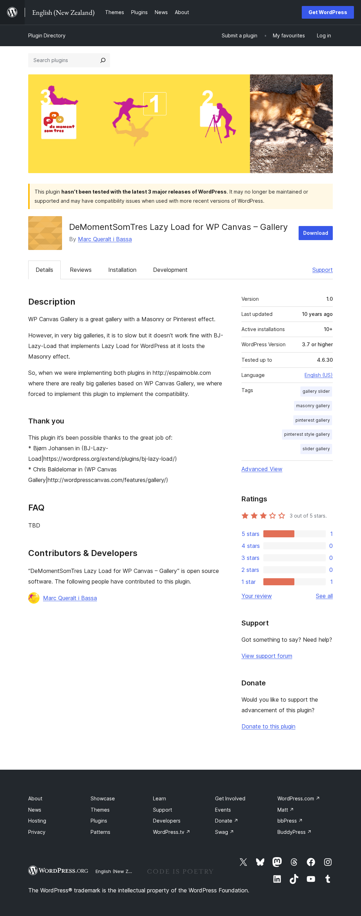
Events (223, 810)
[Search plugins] (103, 60)
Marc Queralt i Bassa (105, 239)
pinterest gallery (312, 420)
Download (315, 233)
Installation (122, 269)
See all (324, 595)
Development (170, 269)
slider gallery (316, 448)
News (34, 810)
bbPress (290, 821)
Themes (100, 810)
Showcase (103, 798)
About (35, 798)
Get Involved (230, 798)
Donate (226, 821)
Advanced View (261, 468)
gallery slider (316, 391)
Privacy (36, 832)
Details (44, 269)
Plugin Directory (47, 35)
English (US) (319, 375)
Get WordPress (327, 12)
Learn (159, 798)
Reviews (81, 269)
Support (322, 269)
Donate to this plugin (268, 726)
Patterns (100, 832)
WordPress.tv (171, 832)
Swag (224, 832)
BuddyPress (294, 832)
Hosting (37, 821)
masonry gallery (313, 405)
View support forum (266, 655)
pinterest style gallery (307, 434)
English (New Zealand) (120, 871)
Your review (256, 595)
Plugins (99, 821)
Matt (285, 810)
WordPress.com (298, 798)
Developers (166, 821)
